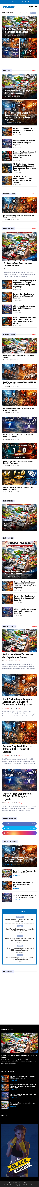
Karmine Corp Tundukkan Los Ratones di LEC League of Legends (17, 749)
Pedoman (12, 1184)
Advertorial (9, 25)
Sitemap (21, 1185)
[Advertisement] (19, 999)
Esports (15, 13)
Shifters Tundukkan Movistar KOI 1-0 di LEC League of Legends (17, 796)
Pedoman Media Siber (23, 1184)
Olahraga (20, 708)
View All (34, 70)
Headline (18, 661)
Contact (6, 1184)
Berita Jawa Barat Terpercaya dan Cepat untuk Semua (17, 656)
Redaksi (33, 1184)
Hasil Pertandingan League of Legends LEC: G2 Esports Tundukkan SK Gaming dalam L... (19, 702)
